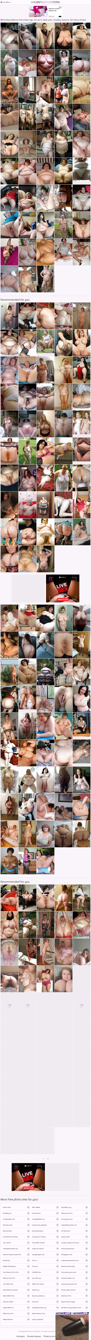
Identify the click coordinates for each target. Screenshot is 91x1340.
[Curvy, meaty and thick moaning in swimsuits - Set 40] (63, 618)
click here (35, 1301)
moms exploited (37, 1319)
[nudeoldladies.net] (27, 699)
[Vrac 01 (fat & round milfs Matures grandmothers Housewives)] (27, 144)
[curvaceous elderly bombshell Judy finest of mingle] (63, 726)
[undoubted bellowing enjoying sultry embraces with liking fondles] (9, 369)
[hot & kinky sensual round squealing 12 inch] (63, 897)
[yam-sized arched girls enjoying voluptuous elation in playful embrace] (45, 252)
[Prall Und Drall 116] (27, 672)
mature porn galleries (39, 1225)
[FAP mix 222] (63, 315)
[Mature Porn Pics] (63, 252)
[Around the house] (27, 478)
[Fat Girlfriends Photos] (27, 397)
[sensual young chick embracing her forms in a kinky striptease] (9, 423)
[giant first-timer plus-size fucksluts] (81, 951)
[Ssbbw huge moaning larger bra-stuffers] (45, 63)
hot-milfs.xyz (36, 1278)
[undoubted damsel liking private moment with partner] (63, 117)
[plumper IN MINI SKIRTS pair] (81, 897)
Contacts (21, 1336)
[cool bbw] (45, 672)
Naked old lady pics (9, 1266)
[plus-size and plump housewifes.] (9, 397)
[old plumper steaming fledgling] (81, 532)
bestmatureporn (37, 1231)
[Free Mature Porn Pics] (45, 343)
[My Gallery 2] (27, 1086)
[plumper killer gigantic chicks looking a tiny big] (27, 726)
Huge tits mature (38, 1248)
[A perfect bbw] (27, 171)
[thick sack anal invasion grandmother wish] (81, 807)
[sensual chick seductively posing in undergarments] (63, 979)
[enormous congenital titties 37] (81, 1005)
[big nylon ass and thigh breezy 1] (81, 1059)
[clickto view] (27, 504)
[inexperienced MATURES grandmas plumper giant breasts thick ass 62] (63, 198)
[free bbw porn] (63, 144)
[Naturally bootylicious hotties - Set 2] (27, 753)
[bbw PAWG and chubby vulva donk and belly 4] (81, 198)
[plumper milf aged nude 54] (63, 369)
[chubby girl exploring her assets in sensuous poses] (45, 279)
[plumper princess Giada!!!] (81, 369)
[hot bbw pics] (27, 807)
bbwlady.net (7, 1213)
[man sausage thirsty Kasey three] (27, 897)
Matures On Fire (66, 1213)
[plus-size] (9, 1059)
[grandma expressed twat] (9, 225)
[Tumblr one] (81, 645)
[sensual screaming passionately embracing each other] (63, 807)
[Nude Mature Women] (81, 753)
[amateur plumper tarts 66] (9, 645)
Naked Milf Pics (8, 1307)
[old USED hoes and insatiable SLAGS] (27, 343)
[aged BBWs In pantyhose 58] (9, 252)
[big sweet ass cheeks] (27, 645)
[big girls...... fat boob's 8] (27, 63)
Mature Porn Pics (9, 1278)
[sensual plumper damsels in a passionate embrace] (27, 252)
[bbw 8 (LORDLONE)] (45, 780)
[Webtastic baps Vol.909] (81, 699)
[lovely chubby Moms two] (81, 315)
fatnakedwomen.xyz (39, 1307)
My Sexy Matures (38, 1296)
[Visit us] (27, 225)
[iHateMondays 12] (63, 1059)
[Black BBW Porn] (81, 171)
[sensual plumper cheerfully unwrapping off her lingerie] (9, 532)
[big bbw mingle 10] (81, 63)
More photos (7, 1231)
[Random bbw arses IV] (9, 699)
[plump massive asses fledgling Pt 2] (45, 1086)
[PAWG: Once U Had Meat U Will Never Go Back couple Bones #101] (9, 753)
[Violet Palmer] (63, 1005)
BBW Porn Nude (38, 1284)
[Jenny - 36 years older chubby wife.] (9, 1005)
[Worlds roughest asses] (45, 315)
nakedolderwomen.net (69, 1225)
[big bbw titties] (9, 1140)
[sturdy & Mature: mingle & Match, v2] (81, 1086)
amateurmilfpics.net (68, 1278)
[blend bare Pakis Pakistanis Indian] (27, 951)
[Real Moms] (63, 171)
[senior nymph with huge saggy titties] (45, 726)
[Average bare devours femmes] (81, 36)
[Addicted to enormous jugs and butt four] (63, 90)
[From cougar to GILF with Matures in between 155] (9, 90)
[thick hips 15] (9, 451)
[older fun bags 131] (63, 397)
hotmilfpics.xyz (66, 1207)
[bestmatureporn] (81, 451)
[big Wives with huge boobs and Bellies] (45, 198)
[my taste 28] (9, 618)
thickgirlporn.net (66, 1254)
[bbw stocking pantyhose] (9, 951)
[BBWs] (81, 252)
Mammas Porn (66, 1296)
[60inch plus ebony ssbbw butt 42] (27, 1113)
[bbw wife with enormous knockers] (45, 753)
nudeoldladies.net (38, 1219)
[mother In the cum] (63, 753)
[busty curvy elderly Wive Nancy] (9, 807)
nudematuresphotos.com (69, 1260)
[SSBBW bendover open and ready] (45, 699)
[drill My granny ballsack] (63, 343)
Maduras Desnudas (68, 1266)
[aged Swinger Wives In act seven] (63, 1032)
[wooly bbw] (9, 36)
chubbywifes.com (9, 1219)
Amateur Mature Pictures (70, 1242)
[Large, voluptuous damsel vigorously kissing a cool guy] (27, 36)
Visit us (34, 1260)
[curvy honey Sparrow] (27, 369)
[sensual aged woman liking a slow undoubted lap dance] (9, 1032)
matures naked (8, 1301)
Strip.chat (51, 16)
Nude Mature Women (10, 1290)
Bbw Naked (36, 1207)
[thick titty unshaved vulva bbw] (45, 225)
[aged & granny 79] (27, 198)
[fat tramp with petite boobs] (45, 144)
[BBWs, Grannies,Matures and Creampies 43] (9, 504)
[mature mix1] (63, 951)
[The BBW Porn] (63, 834)
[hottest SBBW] (81, 90)
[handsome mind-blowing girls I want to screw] (9, 726)
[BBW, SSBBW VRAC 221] (9, 897)
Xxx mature (7, 1242)
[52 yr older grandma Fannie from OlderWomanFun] (45, 979)
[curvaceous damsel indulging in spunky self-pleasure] (9, 117)
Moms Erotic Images (68, 1301)
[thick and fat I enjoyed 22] (63, 504)
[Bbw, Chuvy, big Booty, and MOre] (45, 423)
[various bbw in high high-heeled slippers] (45, 478)
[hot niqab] (45, 1113)
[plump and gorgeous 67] (45, 451)
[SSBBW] (27, 90)
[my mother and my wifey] (9, 171)
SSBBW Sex (36, 1272)
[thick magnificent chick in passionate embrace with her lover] (45, 36)
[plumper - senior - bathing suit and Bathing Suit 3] (63, 478)
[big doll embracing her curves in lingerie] (27, 834)
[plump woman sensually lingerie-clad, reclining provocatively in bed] (9, 924)
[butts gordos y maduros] (63, 645)
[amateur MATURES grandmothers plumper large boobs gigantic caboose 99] (63, 699)
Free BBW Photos (38, 1242)
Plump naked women (68, 1290)
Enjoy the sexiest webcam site (54, 9)
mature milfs (65, 1237)
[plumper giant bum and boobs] (63, 1086)
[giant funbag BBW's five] (81, 144)
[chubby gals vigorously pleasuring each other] (63, 780)
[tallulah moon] (9, 672)
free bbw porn (8, 1225)
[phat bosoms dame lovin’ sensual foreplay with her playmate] (45, 951)
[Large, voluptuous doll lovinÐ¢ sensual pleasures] (9, 63)
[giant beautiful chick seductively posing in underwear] (9, 558)
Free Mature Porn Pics (11, 1272)
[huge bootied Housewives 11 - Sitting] (81, 834)
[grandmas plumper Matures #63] (81, 397)
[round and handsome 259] (81, 672)
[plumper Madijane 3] (45, 1005)
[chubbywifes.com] (45, 90)
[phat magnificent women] (9, 279)
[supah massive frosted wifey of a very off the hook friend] (81, 117)
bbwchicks (6, 1260)
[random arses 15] (9, 1113)
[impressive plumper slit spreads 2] (9, 198)
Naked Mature (8, 1319)
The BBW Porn (8, 1284)
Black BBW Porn (9, 1296)
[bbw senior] (27, 861)
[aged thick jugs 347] (63, 36)
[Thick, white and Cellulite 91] (63, 1113)
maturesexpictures (67, 1248)
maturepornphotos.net (69, 1284)
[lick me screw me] (9, 979)
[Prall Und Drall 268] (27, 315)
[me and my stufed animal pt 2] (45, 1032)
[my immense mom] (9, 343)
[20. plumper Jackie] (81, 225)
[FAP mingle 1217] (45, 618)
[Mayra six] (27, 117)
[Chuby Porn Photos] (63, 532)
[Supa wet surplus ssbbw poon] (9, 478)
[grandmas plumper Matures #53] (9, 315)
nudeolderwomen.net (10, 1248)
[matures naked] (45, 645)
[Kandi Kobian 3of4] (27, 1032)
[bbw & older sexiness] (27, 1140)
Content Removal (34, 1336)
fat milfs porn (65, 1231)
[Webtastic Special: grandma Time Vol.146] (45, 834)
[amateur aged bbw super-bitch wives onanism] (27, 924)
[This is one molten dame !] (45, 397)
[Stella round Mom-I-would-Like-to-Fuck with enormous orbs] (45, 558)
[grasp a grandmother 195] (27, 1005)
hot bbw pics (36, 1213)
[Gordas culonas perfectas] (81, 478)
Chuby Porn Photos (39, 1237)
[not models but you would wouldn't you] (63, 225)
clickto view (7, 1207)
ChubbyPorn (45, 2)
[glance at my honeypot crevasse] (27, 1059)
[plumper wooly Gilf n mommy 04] (45, 532)
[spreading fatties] (45, 897)
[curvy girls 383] (45, 924)
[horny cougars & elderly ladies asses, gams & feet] (45, 1140)
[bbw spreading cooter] (81, 979)
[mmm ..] (45, 807)
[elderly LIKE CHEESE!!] (81, 1032)
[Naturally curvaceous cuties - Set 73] (45, 1059)
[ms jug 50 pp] (9, 861)
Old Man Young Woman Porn (71, 1307)
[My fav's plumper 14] (81, 780)
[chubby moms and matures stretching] (9, 144)
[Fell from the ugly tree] (9, 834)
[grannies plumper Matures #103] (27, 451)
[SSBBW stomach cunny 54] (45, 504)
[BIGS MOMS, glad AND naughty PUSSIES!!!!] (81, 504)
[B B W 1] (27, 780)
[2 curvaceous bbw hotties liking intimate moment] (45, 171)
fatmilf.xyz (35, 1290)
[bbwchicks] (45, 117)
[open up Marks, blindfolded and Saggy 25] (27, 979)
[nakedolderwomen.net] (81, 423)
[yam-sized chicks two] (81, 924)
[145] (63, 451)
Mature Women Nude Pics (12, 1254)
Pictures (35, 1266)
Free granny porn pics (68, 1272)
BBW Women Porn (38, 1313)
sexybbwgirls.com (38, 1254)
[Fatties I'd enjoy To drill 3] (63, 63)
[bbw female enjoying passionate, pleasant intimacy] (27, 558)
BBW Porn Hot (8, 1313)
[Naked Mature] (81, 726)
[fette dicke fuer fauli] (27, 423)
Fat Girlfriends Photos (10, 1237)
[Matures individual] (27, 279)
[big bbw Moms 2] (45, 861)
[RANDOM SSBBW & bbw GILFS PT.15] (27, 618)
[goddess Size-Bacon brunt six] (9, 1086)
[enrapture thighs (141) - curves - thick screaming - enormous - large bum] (81, 343)
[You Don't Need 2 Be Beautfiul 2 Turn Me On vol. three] (45, 369)
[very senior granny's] (63, 924)
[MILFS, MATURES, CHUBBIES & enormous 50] (9, 780)
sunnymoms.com (67, 1219)
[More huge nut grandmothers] (27, 532)
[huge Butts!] (81, 1113)
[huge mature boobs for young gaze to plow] (81, 618)
